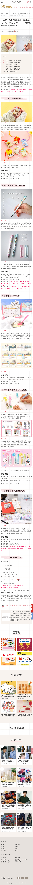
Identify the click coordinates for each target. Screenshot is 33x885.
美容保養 (17, 844)
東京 (15, 7)
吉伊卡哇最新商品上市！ (11, 71)
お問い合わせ (5, 863)
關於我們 (3, 857)
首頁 (2, 13)
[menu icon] (1, 2)
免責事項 (17, 857)
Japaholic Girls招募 (21, 859)
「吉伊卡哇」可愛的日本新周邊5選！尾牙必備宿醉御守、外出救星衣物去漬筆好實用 (16, 14)
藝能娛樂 (3, 850)
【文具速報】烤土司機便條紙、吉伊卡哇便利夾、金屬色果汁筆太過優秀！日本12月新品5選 (16, 548)
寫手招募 (3, 859)
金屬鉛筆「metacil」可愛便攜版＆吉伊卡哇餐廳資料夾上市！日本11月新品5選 (16, 288)
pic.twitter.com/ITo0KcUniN (10, 587)
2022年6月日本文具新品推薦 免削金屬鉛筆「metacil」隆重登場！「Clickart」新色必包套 (16, 283)
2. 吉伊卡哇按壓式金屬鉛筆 (12, 62)
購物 (7, 13)
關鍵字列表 (18, 861)
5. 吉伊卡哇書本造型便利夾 (12, 69)
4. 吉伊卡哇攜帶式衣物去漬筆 (12, 67)
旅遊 (16, 846)
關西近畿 (22, 7)
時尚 (16, 848)
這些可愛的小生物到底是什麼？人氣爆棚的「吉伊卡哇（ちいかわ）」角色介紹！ (16, 90)
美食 (2, 848)
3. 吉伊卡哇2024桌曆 (10, 65)
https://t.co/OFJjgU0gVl (10, 585)
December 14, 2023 (7, 592)
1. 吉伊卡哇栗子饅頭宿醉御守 (12, 60)
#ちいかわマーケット (25, 580)
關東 (30, 7)
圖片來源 (3, 122)
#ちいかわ (21, 585)
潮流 (2, 846)
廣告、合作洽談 (5, 861)
